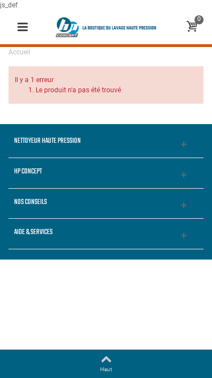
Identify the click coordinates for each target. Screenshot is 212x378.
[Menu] (22, 27)
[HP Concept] (106, 27)
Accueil (19, 52)
